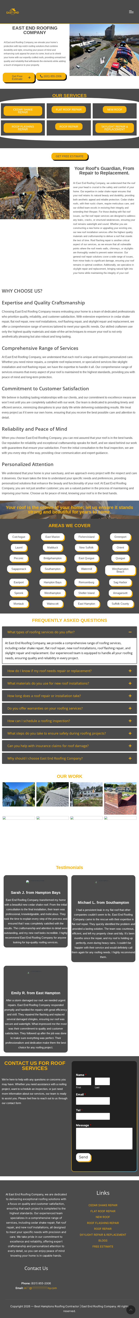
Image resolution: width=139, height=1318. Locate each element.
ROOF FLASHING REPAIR (103, 1223)
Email (81, 1094)
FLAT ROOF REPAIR (102, 1211)
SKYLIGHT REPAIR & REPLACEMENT (103, 1234)
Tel (79, 1110)
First (78, 1087)
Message (83, 1125)
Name (81, 1075)
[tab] (69, 632)
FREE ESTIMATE (102, 1246)
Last (97, 1087)
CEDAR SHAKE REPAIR (103, 1205)
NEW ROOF (103, 1217)
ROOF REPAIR (103, 1228)
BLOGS (103, 1240)
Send (83, 1157)
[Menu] (131, 12)
